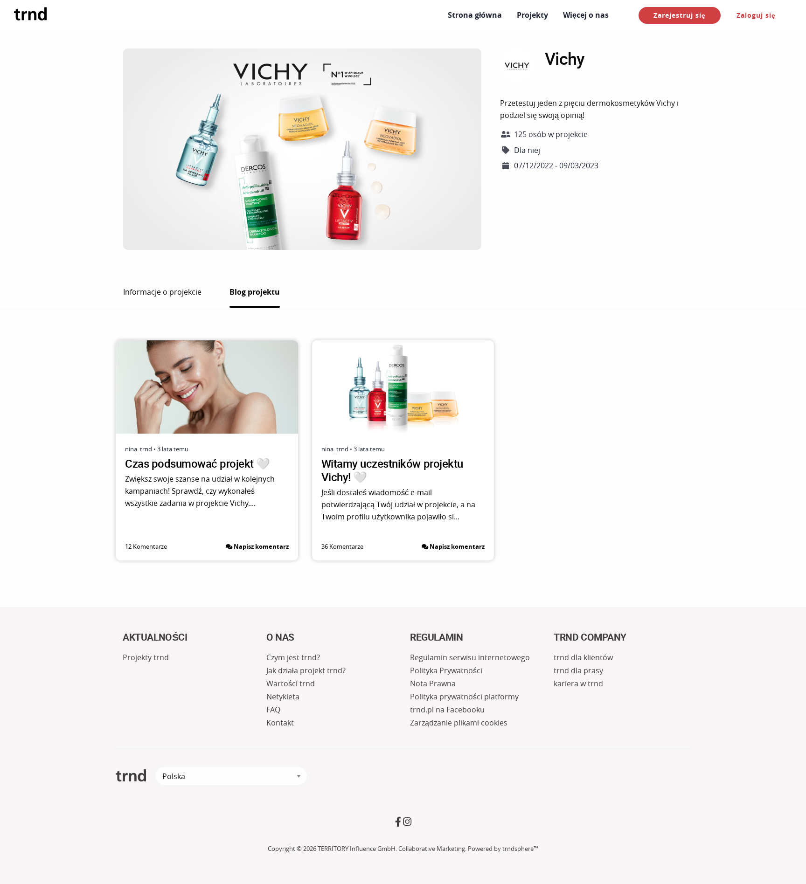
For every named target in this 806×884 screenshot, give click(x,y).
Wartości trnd (290, 683)
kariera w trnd (578, 683)
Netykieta (282, 696)
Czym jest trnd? (293, 657)
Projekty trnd (146, 657)
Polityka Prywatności (446, 670)
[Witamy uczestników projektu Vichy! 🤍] (403, 387)
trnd (131, 775)
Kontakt (280, 723)
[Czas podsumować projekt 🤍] (207, 387)
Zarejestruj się (679, 15)
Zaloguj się (756, 15)
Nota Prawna (433, 683)
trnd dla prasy (578, 670)
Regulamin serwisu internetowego (470, 657)
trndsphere (518, 849)
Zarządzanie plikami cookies (458, 723)
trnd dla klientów (583, 657)
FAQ (273, 709)
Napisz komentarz (261, 546)
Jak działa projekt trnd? (306, 670)
